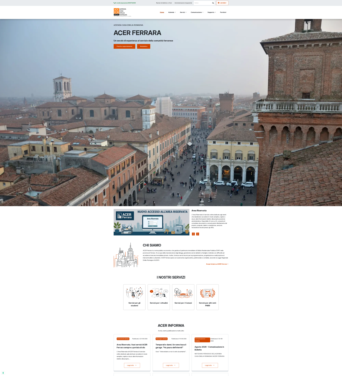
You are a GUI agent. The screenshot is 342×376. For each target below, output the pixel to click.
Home (162, 12)
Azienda (171, 12)
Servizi (182, 12)
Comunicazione (196, 12)
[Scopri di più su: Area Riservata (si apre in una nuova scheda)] (151, 222)
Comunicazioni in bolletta (200, 340)
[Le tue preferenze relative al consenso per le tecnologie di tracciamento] (3, 373)
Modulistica (143, 46)
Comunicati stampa (123, 338)
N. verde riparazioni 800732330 (125, 3)
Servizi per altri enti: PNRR (207, 304)
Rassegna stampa (161, 338)
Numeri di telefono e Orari (164, 3)
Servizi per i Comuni (183, 303)
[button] (222, 3)
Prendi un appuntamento (124, 46)
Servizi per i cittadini (159, 303)
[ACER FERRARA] (122, 12)
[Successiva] (197, 222)
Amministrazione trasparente (183, 3)
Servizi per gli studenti (134, 304)
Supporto (211, 12)
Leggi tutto (133, 365)
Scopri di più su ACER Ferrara (216, 264)
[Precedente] (193, 222)
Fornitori (223, 12)
